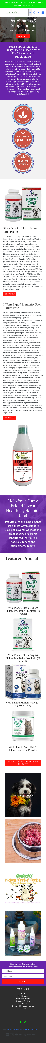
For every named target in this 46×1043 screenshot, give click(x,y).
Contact (23, 1008)
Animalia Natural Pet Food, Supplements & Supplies (22, 1029)
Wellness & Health (23, 998)
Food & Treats (23, 996)
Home (23, 993)
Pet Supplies (23, 1003)
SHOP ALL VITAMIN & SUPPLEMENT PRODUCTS (23, 763)
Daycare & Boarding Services (23, 1006)
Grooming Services (23, 1001)
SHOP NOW (23, 36)
